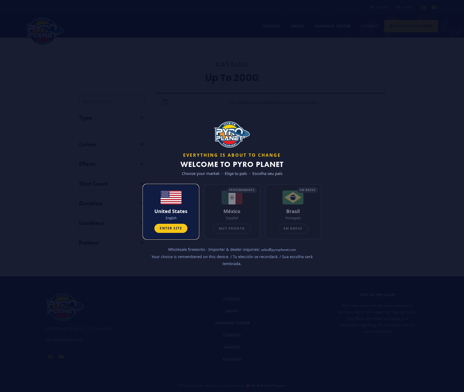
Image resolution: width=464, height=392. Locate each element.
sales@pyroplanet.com (278, 249)
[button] (171, 211)
